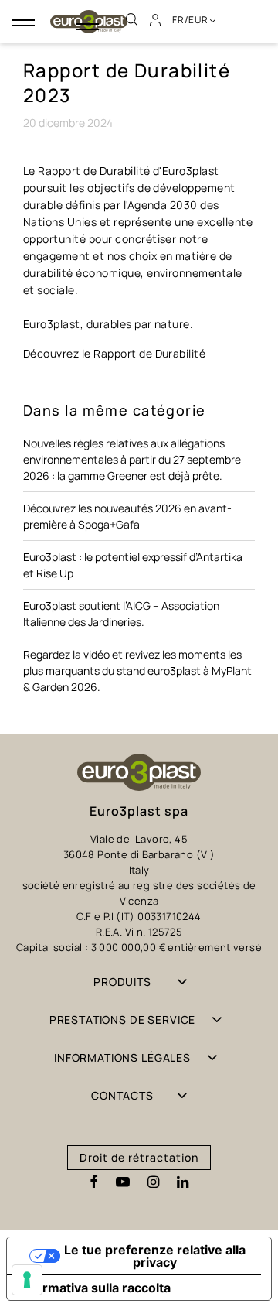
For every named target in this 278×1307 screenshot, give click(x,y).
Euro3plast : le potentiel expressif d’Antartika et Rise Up (132, 564)
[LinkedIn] (182, 1182)
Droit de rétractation (139, 1157)
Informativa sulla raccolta (95, 1287)
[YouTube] (123, 1182)
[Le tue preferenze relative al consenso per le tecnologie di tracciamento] (27, 1280)
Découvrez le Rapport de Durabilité (114, 353)
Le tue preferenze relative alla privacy (155, 1256)
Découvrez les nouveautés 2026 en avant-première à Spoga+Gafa (127, 516)
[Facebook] (94, 1182)
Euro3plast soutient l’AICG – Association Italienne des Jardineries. (121, 613)
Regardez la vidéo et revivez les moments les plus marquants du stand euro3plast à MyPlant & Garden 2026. (137, 670)
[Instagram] (153, 1182)
